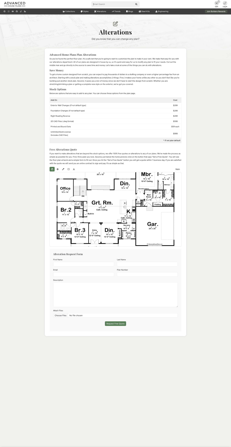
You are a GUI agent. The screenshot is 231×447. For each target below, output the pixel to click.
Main (178, 169)
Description (58, 280)
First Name (57, 259)
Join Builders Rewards (216, 11)
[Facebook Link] (17, 11)
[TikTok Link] (21, 11)
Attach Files (58, 310)
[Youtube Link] (13, 11)
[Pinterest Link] (4, 11)
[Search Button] (136, 4)
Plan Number (122, 270)
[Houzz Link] (25, 11)
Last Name (121, 259)
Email (55, 270)
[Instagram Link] (9, 11)
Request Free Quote (115, 323)
